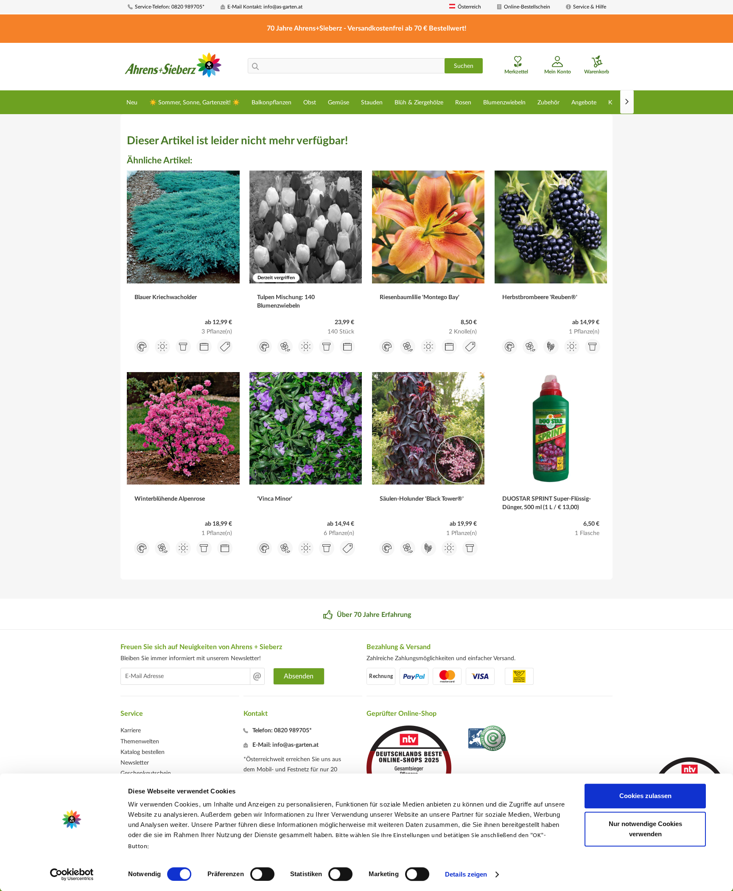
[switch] (262, 874)
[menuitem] (171, 7)
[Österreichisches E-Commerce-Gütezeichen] (487, 739)
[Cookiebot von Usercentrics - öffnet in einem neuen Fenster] (72, 874)
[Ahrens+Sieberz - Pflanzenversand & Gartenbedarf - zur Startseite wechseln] (173, 67)
